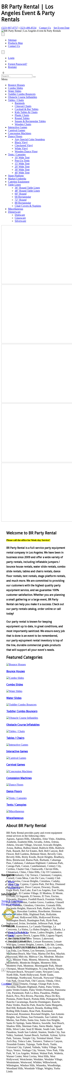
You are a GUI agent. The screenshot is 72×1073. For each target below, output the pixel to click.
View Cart (13, 884)
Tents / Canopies (17, 154)
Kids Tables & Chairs (26, 112)
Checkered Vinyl (24, 145)
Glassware (20, 217)
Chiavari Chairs (23, 106)
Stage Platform (16, 175)
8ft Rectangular (23, 202)
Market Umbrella (17, 178)
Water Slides (14, 91)
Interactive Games (17, 127)
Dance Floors (15, 136)
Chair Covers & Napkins (28, 205)
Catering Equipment (18, 181)
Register (12, 67)
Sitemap (12, 40)
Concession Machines (19, 133)
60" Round (20, 193)
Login (11, 58)
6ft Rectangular (23, 196)
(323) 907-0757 (9, 27)
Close (16, 984)
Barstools (20, 103)
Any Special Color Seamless (30, 139)
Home (11, 881)
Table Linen (14, 184)
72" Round (20, 199)
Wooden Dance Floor (26, 151)
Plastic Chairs (22, 115)
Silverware (20, 221)
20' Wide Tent (22, 166)
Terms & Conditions (12, 901)
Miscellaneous (15, 208)
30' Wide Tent (22, 169)
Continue (6, 983)
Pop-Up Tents (22, 160)
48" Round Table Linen (27, 190)
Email (11, 935)
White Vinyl (21, 148)
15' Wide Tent (22, 163)
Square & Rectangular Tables (30, 121)
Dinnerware (14, 211)
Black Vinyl (21, 142)
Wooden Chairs (23, 124)
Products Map (15, 43)
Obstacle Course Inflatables (22, 97)
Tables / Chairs (16, 100)
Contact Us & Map (18, 932)
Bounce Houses (16, 85)
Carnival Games (16, 130)
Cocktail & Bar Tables (26, 109)
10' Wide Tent (22, 157)
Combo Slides (15, 88)
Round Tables (22, 118)
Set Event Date (61, 27)
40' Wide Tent (22, 172)
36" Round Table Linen (27, 187)
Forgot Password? (17, 64)
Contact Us (45, 27)
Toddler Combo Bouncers (21, 94)
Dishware (20, 214)
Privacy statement (10, 904)
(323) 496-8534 (28, 27)
